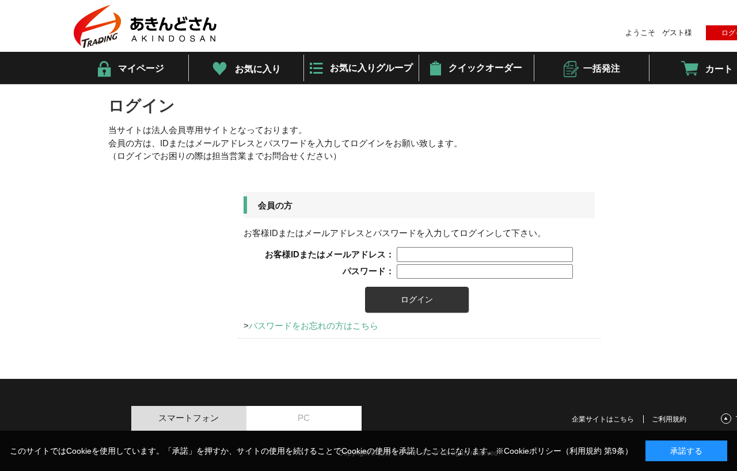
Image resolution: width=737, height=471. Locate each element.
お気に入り (258, 69)
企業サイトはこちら (603, 419)
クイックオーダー (485, 68)
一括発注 (601, 68)
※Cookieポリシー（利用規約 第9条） (564, 450)
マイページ (141, 68)
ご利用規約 (669, 419)
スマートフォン (188, 418)
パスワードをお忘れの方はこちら (313, 326)
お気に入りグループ (371, 68)
